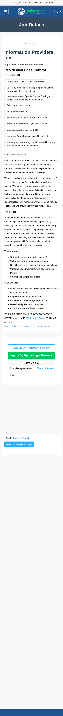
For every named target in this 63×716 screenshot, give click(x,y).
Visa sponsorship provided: (21, 130)
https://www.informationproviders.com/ (23, 64)
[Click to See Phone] (35, 318)
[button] (13, 375)
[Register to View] (20, 438)
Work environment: (16, 123)
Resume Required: (16, 111)
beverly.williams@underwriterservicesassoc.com (27, 326)
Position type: (14, 117)
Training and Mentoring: (19, 142)
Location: (11, 136)
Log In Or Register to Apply (31, 347)
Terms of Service (45, 368)
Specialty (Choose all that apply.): (24, 88)
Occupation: (13, 81)
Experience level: (15, 105)
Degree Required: (15, 96)
